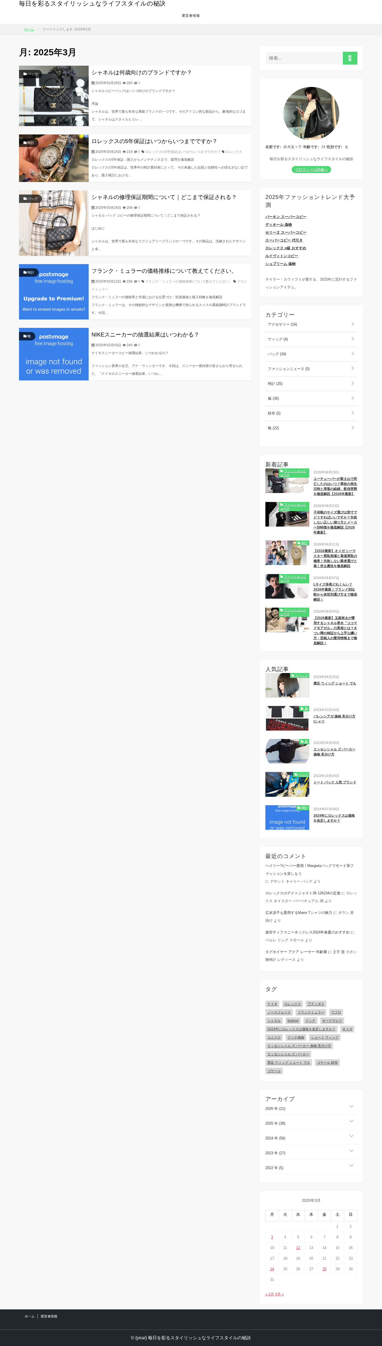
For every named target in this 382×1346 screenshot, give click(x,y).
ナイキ (272, 1004)
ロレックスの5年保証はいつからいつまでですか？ (154, 141)
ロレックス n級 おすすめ (285, 248)
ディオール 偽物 (278, 224)
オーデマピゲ (332, 1021)
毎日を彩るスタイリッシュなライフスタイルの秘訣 (92, 3)
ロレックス (233, 152)
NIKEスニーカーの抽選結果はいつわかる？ (145, 334)
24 (272, 1269)
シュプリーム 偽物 (280, 264)
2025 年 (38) (275, 1123)
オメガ (347, 1029)
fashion (293, 1021)
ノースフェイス (279, 1012)
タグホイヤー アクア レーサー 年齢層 (296, 952)
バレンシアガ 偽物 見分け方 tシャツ (334, 718)
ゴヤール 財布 (327, 1063)
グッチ (310, 1021)
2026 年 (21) (275, 1108)
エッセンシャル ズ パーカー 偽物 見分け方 (334, 751)
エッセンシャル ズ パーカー (288, 1054)
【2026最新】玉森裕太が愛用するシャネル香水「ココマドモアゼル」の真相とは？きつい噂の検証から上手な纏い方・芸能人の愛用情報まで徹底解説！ (335, 630)
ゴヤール (274, 1071)
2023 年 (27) (275, 1153)
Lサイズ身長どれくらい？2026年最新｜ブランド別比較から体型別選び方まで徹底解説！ (335, 591)
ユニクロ (274, 1037)
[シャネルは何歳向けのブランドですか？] (54, 95)
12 (298, 1248)
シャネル (274, 1021)
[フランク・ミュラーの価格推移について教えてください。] (54, 291)
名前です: (273, 147)
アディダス (316, 1004)
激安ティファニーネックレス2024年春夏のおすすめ (307, 932)
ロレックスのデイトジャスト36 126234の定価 (302, 893)
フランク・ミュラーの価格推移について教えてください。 (164, 271)
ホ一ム (30, 1316)
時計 (30, 143)
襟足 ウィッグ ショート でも (334, 683)
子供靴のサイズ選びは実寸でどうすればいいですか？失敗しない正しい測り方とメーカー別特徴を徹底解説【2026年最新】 (335, 522)
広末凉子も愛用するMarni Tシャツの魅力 (298, 913)
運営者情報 (191, 16)
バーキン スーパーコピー (285, 217)
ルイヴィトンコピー (281, 256)
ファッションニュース (288, 369)
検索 (350, 58)
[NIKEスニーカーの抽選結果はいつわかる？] (54, 353)
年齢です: (311, 147)
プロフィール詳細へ (311, 169)
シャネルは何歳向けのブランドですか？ (141, 72)
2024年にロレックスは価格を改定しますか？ (334, 818)
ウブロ (336, 1012)
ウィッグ (277, 339)
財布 (273, 413)
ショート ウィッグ (325, 1037)
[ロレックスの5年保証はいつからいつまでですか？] (54, 157)
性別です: (334, 147)
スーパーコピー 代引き (284, 240)
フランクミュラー (311, 1012)
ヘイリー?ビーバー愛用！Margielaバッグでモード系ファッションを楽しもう (309, 870)
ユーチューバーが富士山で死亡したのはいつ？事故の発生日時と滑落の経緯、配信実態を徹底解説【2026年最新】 (335, 486)
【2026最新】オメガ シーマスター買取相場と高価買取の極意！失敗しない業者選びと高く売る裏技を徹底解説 (335, 558)
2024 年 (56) (275, 1138)
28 (324, 1269)
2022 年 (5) (274, 1168)
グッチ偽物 (295, 1037)
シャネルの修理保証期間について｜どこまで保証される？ (164, 197)
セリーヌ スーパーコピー (285, 232)
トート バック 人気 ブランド (334, 782)
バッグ (32, 74)
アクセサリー (282, 324)
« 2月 (269, 1294)
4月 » (279, 1294)
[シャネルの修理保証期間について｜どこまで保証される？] (54, 222)
